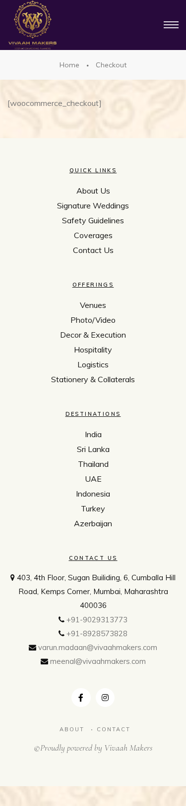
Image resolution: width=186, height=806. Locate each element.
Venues (93, 305)
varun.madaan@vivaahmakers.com (97, 647)
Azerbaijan (93, 523)
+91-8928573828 (96, 633)
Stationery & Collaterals (93, 379)
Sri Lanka (93, 449)
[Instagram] (105, 697)
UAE (93, 479)
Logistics (93, 364)
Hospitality (93, 349)
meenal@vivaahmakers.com (98, 661)
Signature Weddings (93, 205)
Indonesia (93, 494)
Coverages (93, 235)
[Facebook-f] (80, 697)
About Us (93, 191)
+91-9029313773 (96, 619)
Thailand (93, 464)
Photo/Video (93, 320)
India (93, 434)
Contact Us (93, 250)
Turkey (93, 508)
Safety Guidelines (93, 220)
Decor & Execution (93, 335)
